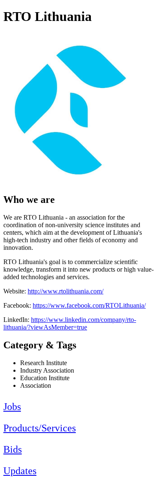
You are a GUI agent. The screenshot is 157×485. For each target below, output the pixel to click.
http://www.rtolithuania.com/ (65, 291)
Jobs (12, 406)
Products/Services (39, 428)
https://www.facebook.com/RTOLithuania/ (89, 305)
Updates (19, 470)
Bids (12, 449)
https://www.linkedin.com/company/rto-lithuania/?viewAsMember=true (69, 323)
